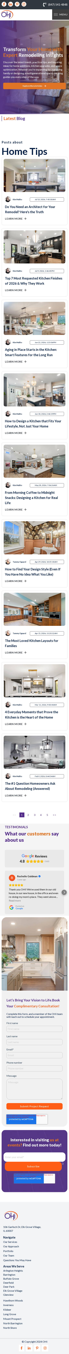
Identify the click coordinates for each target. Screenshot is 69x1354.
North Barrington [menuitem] (12, 1323)
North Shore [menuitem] (10, 1327)
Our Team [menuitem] (8, 1255)
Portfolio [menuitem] (8, 1250)
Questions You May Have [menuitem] (17, 1260)
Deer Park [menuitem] (8, 1286)
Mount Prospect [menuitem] (12, 1318)
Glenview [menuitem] (8, 1294)
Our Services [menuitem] (10, 1241)
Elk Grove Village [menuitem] (12, 1290)
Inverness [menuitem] (8, 1304)
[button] (4, 892)
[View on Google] (12, 878)
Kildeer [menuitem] (7, 1309)
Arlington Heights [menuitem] (13, 1270)
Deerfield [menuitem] (8, 1282)
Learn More (14, 218)
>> (54, 814)
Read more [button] (15, 900)
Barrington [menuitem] (9, 1274)
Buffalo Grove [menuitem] (11, 1278)
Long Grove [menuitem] (9, 1314)
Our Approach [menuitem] (11, 1246)
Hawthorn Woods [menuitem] (13, 1300)
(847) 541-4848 (57, 4)
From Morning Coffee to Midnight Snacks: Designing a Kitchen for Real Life (31, 498)
